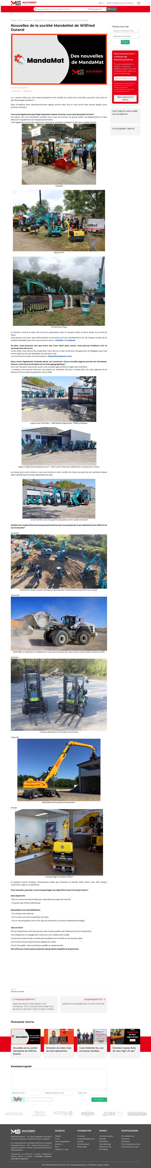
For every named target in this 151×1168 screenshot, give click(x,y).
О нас (57, 1139)
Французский (39, 20)
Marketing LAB (105, 1147)
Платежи (92, 1165)
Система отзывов (106, 1136)
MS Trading (103, 1149)
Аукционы (125, 1139)
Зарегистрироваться (124, 3)
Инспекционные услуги (130, 1144)
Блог (20, 20)
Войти (110, 3)
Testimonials (82, 1147)
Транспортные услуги (130, 1147)
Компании (125, 1141)
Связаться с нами (62, 1149)
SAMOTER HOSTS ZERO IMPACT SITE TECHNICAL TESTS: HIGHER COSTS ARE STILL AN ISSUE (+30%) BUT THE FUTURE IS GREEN (33, 1004)
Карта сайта (103, 1165)
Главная (14, 20)
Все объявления (127, 1136)
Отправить (99, 1099)
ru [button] (100, 3)
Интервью (28, 20)
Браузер (102, 1139)
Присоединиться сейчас (125, 98)
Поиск (113, 9)
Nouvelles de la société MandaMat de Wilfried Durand (67, 20)
